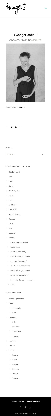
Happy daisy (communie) (19, 275)
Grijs (11, 181)
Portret (11, 350)
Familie (15, 355)
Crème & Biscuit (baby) (19, 242)
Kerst (12, 285)
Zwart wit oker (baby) (18, 252)
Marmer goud (14, 191)
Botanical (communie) (18, 261)
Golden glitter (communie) (20, 271)
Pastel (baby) (15, 247)
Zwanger (15, 336)
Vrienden (15, 378)
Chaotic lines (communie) (20, 266)
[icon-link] (31, 407)
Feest (11, 303)
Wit (10, 177)
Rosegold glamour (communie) (22, 280)
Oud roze (12, 210)
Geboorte (12, 317)
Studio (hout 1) (14, 172)
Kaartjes (12, 341)
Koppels (15, 369)
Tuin (10, 228)
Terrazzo (12, 219)
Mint (10, 200)
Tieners (15, 374)
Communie (16, 308)
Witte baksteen (15, 214)
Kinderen (15, 364)
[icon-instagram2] (26, 407)
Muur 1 (11, 195)
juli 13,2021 (36, 40)
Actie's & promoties (16, 299)
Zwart (11, 186)
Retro (11, 224)
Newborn (15, 327)
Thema (11, 238)
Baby (14, 322)
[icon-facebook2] (20, 407)
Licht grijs (12, 205)
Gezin (14, 360)
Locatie (12, 233)
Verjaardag (16, 331)
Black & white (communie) (20, 256)
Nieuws (12, 346)
